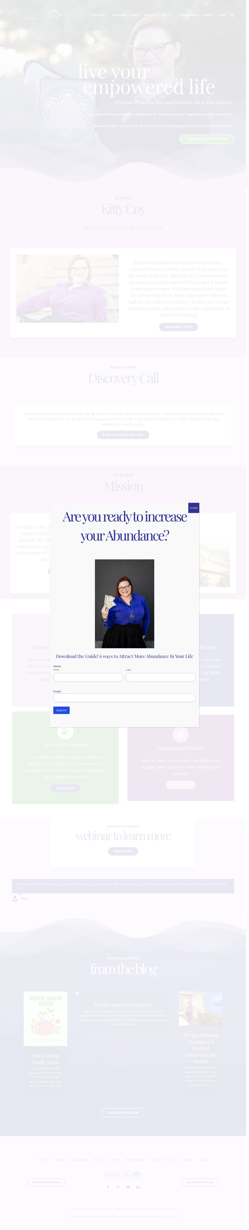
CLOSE (194, 508)
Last (128, 669)
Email (63, 691)
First (56, 669)
